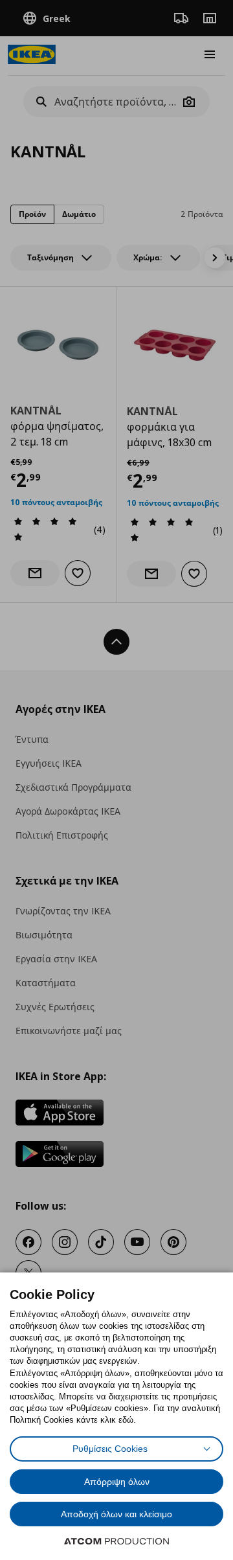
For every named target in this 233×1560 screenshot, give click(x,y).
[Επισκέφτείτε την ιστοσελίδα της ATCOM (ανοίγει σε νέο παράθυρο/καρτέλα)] (116, 1541)
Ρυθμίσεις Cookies (110, 1448)
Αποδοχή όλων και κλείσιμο (116, 1514)
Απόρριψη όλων (117, 1481)
